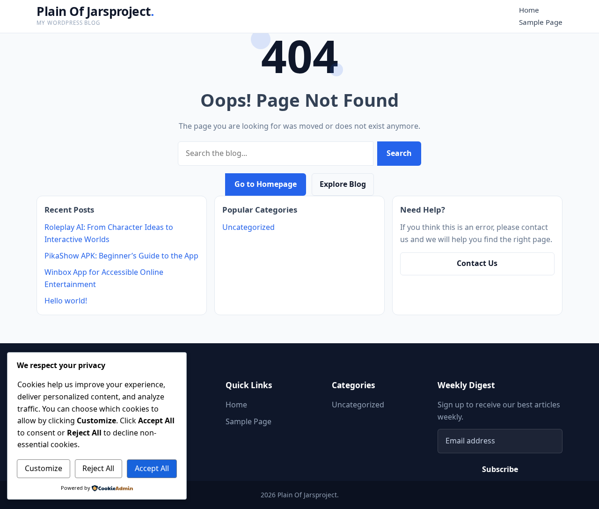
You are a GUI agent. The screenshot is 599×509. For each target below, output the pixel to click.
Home (529, 10)
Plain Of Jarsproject (95, 11)
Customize (43, 468)
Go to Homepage (265, 184)
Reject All (98, 468)
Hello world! (65, 300)
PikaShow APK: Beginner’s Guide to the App (121, 256)
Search (399, 153)
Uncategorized (248, 227)
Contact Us (477, 263)
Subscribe (500, 469)
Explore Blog (343, 184)
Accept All (152, 468)
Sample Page (540, 22)
